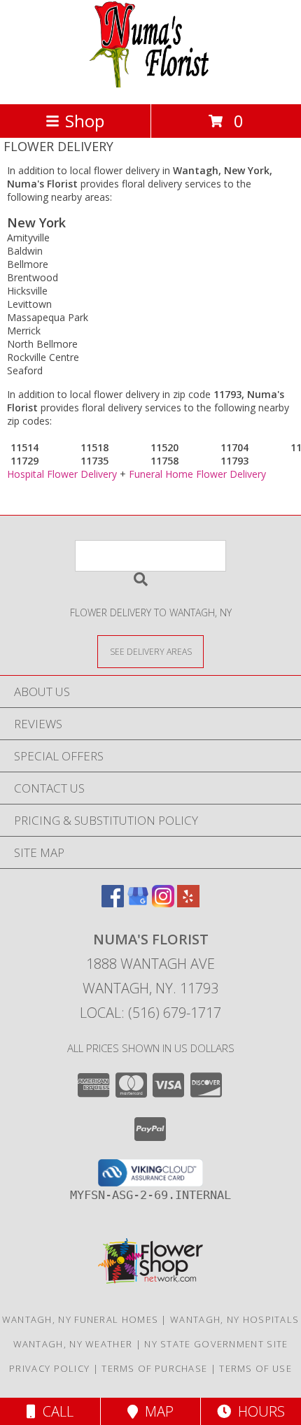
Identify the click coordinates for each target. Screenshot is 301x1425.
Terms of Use (255, 1368)
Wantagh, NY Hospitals (234, 1319)
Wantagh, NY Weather (73, 1344)
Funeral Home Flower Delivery (197, 474)
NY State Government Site (216, 1344)
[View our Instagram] (163, 903)
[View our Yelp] (188, 903)
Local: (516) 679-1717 (150, 1012)
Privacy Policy (49, 1368)
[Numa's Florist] (151, 83)
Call (55, 1411)
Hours (258, 1411)
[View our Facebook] (113, 903)
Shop (84, 120)
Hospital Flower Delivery (62, 474)
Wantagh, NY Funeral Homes (80, 1319)
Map (156, 1411)
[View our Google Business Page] (138, 903)
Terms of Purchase (154, 1368)
